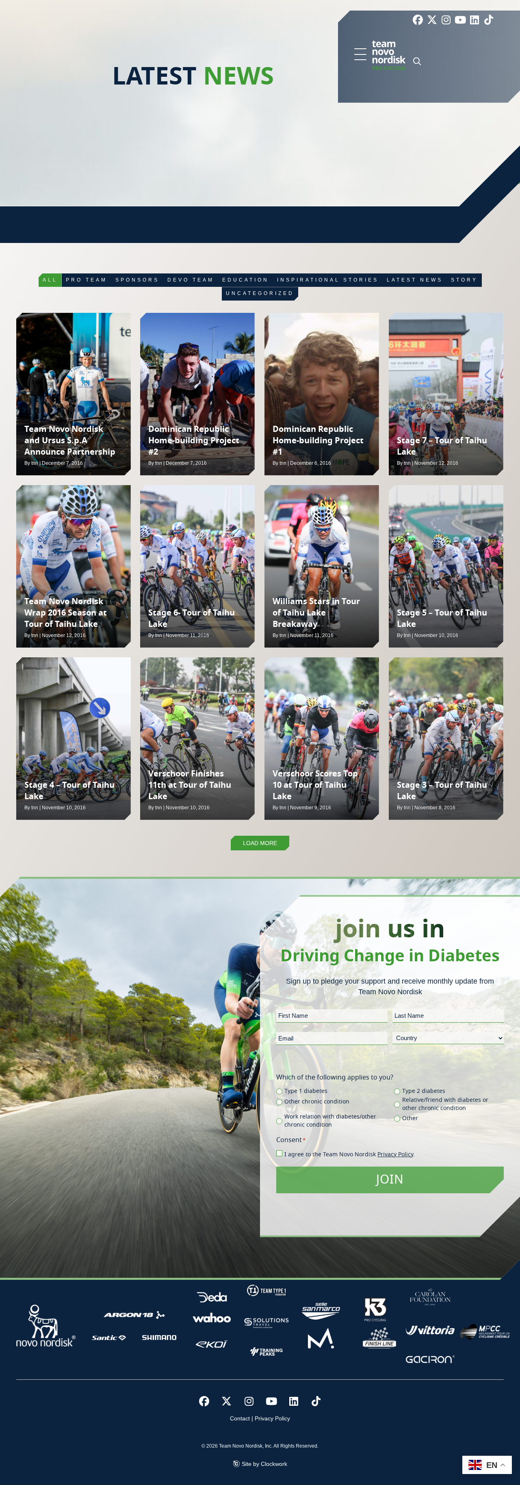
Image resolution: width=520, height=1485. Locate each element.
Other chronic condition (316, 1102)
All (50, 280)
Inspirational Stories (328, 280)
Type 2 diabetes (423, 1091)
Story (464, 280)
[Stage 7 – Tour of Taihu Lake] (446, 394)
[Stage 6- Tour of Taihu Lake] (197, 566)
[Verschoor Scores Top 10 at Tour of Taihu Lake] (321, 738)
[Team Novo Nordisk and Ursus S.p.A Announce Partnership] (73, 394)
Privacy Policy (395, 1155)
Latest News (415, 280)
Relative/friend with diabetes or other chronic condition (445, 1104)
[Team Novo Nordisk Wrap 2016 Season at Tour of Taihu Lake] (73, 566)
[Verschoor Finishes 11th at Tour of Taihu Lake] (197, 738)
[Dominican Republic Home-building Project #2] (197, 394)
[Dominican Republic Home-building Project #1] (321, 394)
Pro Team (86, 280)
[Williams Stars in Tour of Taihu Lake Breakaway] (321, 566)
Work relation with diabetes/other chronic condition (330, 1121)
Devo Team (190, 280)
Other (410, 1118)
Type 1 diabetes (305, 1091)
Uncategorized (260, 293)
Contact (240, 1418)
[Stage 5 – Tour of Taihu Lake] (446, 566)
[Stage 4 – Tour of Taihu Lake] (73, 738)
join (390, 1180)
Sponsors (137, 280)
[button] (360, 54)
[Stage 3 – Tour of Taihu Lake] (446, 738)
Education (245, 280)
